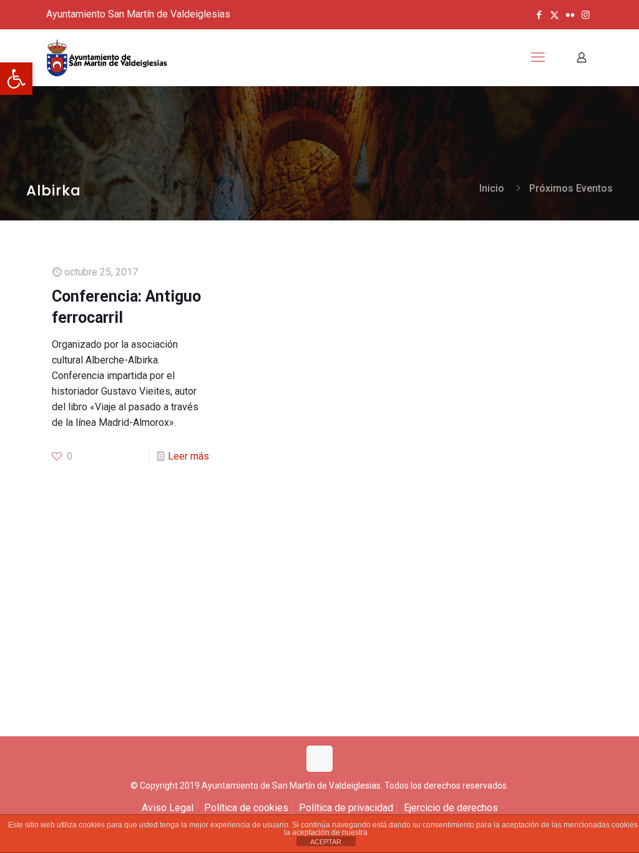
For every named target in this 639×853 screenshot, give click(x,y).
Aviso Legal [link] (167, 808)
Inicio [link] (491, 188)
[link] (16, 78)
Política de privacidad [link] (346, 808)
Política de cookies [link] (246, 808)
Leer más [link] (188, 456)
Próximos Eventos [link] (571, 188)
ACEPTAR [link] (325, 842)
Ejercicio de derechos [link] (451, 808)
